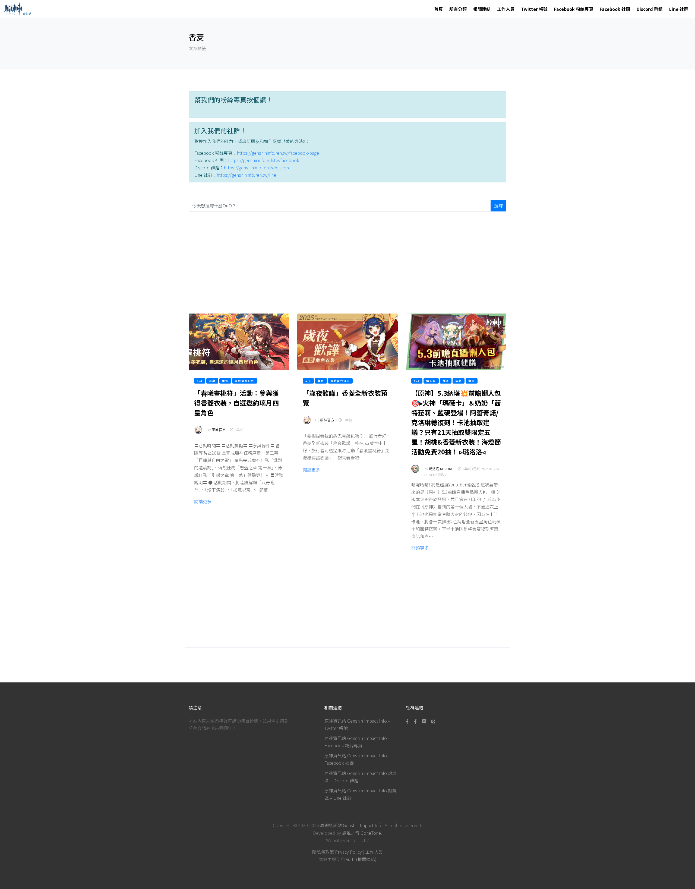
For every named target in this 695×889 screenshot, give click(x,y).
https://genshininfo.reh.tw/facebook (263, 160)
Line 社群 (678, 9)
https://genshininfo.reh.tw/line (246, 175)
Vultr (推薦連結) (361, 859)
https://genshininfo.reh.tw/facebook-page (278, 153)
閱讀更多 (202, 501)
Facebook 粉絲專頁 (573, 9)
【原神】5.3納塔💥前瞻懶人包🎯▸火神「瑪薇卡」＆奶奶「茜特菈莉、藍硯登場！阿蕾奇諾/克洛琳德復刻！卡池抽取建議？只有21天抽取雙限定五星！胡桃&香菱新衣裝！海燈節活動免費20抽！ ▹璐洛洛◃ (456, 422)
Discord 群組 (650, 9)
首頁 (438, 9)
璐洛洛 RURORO (441, 468)
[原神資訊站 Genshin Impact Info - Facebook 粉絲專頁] (408, 721)
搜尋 (498, 205)
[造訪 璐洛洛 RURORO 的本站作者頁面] (415, 472)
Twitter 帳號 (534, 9)
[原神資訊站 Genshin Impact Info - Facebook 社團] (415, 721)
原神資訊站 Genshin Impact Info (351, 825)
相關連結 (482, 9)
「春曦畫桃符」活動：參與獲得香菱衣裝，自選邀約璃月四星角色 (236, 402)
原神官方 (218, 429)
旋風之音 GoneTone (361, 833)
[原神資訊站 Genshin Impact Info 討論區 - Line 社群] (433, 721)
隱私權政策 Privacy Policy (337, 852)
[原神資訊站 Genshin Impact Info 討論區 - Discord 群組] (424, 721)
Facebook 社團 (615, 9)
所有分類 (458, 9)
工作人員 (505, 9)
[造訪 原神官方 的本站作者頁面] (198, 433)
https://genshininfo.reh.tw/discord (257, 167)
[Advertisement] (347, 262)
